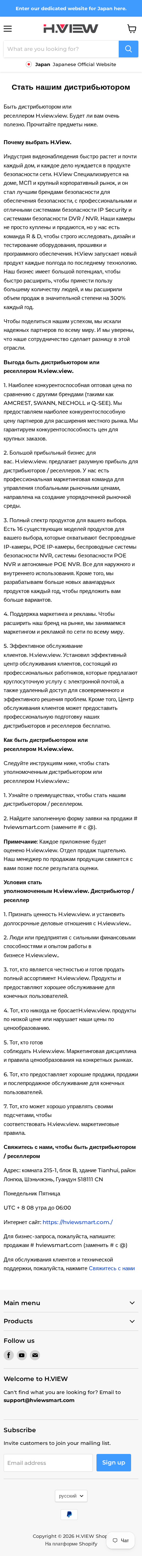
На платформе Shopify (71, 1544)
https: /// (78, 1222)
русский (67, 1496)
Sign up (113, 1462)
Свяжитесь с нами (112, 1268)
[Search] (128, 49)
